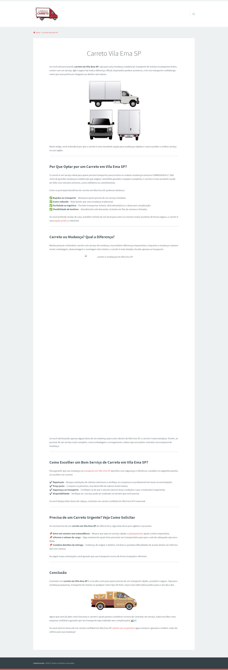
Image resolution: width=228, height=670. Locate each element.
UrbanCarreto (38, 663)
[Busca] (191, 11)
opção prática (61, 220)
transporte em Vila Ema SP (97, 470)
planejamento (136, 533)
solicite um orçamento (123, 627)
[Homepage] (46, 14)
